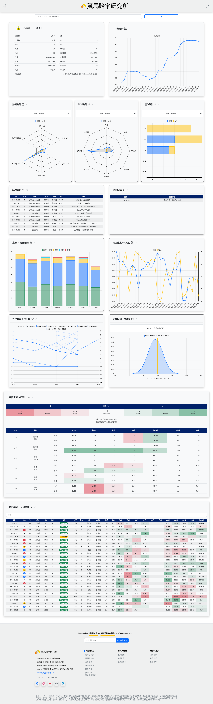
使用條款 (153, 655)
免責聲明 (153, 662)
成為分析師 (122, 662)
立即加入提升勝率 (44, 673)
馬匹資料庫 (89, 658)
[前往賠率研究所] (4, 6)
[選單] (208, 6)
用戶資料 (121, 655)
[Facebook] (37, 683)
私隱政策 (153, 658)
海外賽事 (88, 662)
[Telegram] (63, 683)
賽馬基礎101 (90, 665)
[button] (41, 28)
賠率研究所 (89, 655)
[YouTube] (50, 683)
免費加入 (121, 658)
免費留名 (123, 640)
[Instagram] (43, 683)
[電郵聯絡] (56, 683)
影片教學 (88, 669)
